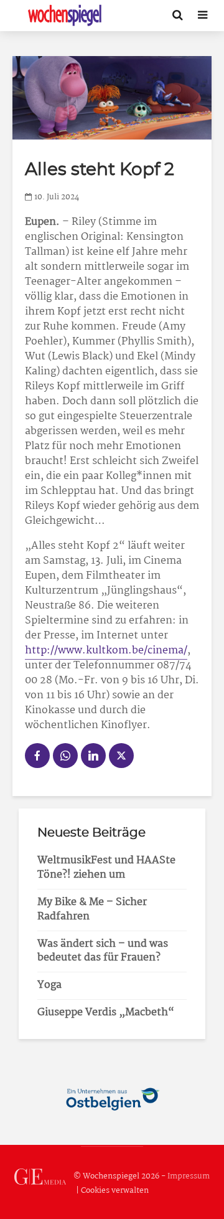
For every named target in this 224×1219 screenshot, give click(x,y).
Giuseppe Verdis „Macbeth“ (105, 1012)
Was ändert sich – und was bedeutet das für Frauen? (102, 951)
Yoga (49, 985)
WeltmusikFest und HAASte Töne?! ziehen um (106, 867)
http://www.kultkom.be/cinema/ (106, 650)
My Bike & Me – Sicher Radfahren (92, 909)
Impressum (188, 1176)
